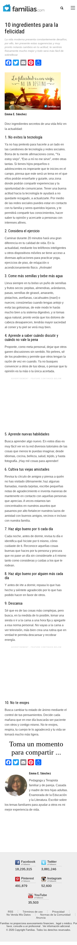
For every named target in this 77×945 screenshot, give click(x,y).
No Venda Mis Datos (19, 914)
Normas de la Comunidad (55, 914)
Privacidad (58, 911)
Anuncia (41, 917)
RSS (10, 911)
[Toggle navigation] (73, 8)
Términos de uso (33, 911)
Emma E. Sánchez (16, 114)
